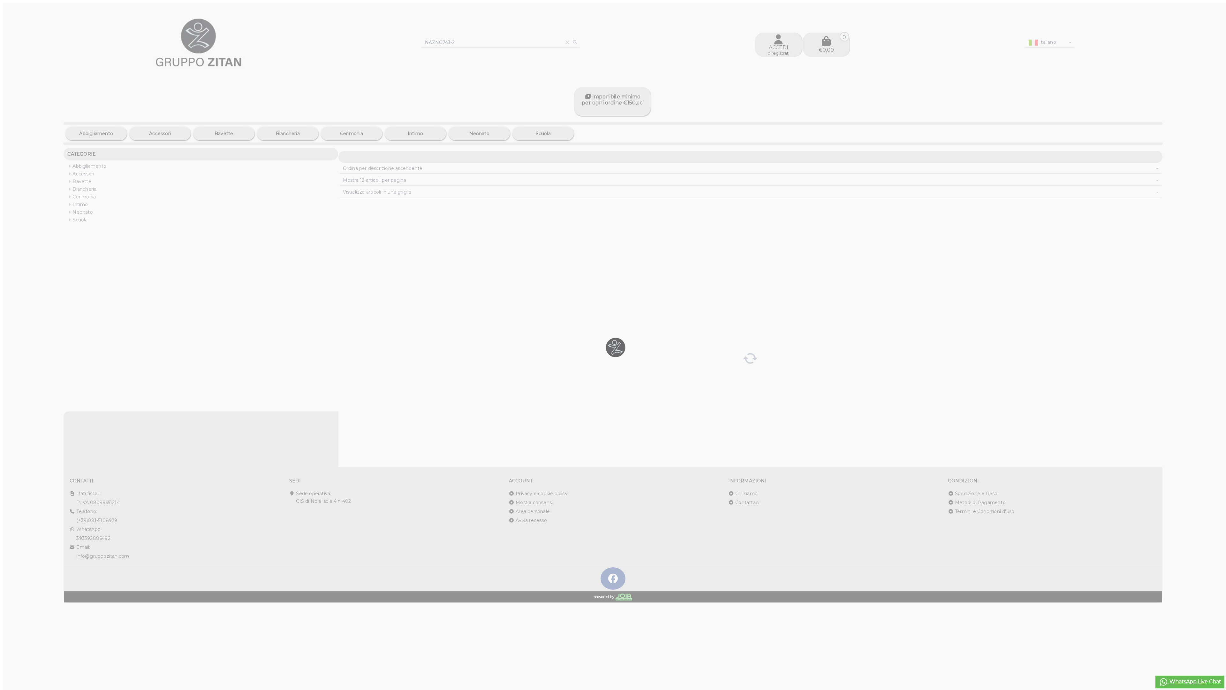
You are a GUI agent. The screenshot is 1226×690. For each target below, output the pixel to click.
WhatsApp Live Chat (1194, 681)
